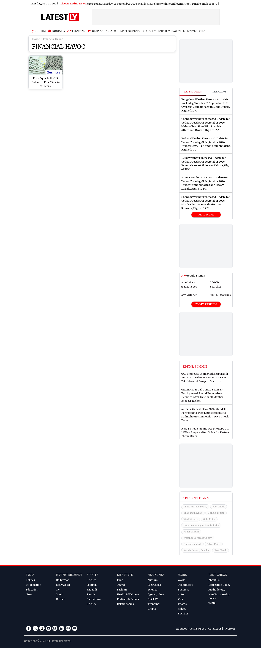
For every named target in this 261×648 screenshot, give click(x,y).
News (29, 594)
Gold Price (209, 519)
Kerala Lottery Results (196, 550)
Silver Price (213, 544)
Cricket (91, 580)
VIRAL (203, 30)
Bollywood (62, 580)
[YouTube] (48, 628)
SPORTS (151, 30)
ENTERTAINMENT (169, 30)
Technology (185, 584)
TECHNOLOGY (135, 30)
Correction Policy (219, 584)
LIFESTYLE (190, 30)
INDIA (108, 30)
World (181, 580)
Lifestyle (125, 574)
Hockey (91, 604)
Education (32, 589)
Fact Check (219, 506)
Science (152, 589)
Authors (152, 580)
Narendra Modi (193, 544)
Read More (206, 214)
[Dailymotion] (42, 628)
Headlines (156, 574)
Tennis (91, 594)
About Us (213, 580)
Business (53, 72)
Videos (182, 608)
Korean (60, 599)
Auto (181, 594)
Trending (79, 30)
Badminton (94, 599)
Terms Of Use (197, 628)
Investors (229, 628)
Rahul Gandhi (191, 531)
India (30, 574)
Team (212, 603)
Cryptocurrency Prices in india (201, 525)
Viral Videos (191, 519)
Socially (58, 30)
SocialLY (183, 613)
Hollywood (63, 584)
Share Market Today (195, 506)
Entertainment (69, 574)
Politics (30, 580)
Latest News (193, 91)
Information (33, 584)
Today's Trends (206, 304)
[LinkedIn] (61, 628)
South (59, 594)
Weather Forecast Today (198, 538)
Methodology (216, 589)
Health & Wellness (128, 594)
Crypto (97, 30)
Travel (121, 584)
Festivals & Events (128, 599)
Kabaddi (92, 589)
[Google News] (68, 628)
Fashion (122, 589)
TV (58, 589)
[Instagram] (55, 628)
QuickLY (153, 599)
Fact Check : (218, 574)
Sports (92, 574)
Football (92, 584)
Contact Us (214, 628)
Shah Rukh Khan (193, 513)
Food (120, 580)
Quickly (40, 30)
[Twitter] (35, 628)
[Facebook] (28, 628)
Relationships (125, 604)
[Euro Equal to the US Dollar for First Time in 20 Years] (45, 65)
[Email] (74, 628)
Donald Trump (216, 513)
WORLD (119, 30)
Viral (181, 599)
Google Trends (195, 275)
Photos (182, 604)
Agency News (156, 594)
